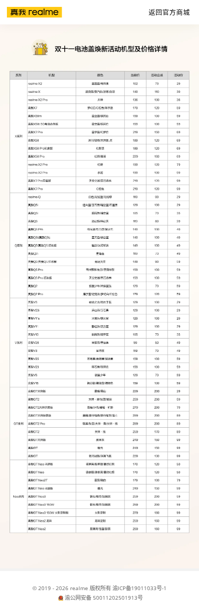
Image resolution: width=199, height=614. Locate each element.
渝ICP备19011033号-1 (140, 588)
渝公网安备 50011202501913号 (104, 597)
